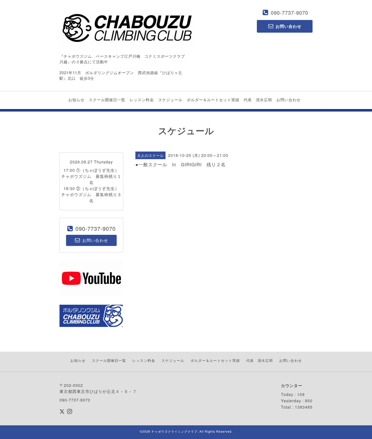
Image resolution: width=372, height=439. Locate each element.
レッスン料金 (142, 99)
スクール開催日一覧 (107, 99)
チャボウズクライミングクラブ (174, 431)
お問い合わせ (288, 99)
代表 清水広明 (258, 99)
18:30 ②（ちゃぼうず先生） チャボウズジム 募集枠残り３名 (92, 194)
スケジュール (170, 99)
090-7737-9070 (289, 12)
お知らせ (76, 99)
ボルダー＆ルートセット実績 (213, 99)
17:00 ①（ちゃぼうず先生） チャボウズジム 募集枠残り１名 (92, 176)
